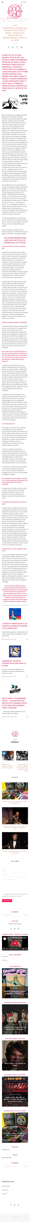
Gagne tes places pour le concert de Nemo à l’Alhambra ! (15, 992)
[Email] (21, 47)
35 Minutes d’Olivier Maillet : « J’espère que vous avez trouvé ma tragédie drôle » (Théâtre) (15, 827)
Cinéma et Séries (15, 1060)
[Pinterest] (17, 47)
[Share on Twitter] (13, 47)
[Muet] (23, 949)
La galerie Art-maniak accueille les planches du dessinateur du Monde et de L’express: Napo (14, 626)
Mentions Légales (6, 1186)
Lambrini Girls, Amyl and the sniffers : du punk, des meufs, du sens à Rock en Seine (15, 1099)
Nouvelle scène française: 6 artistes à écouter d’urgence (7, 766)
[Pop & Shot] (15, 11)
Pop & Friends (5, 956)
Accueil (3, 21)
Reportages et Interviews (15, 1094)
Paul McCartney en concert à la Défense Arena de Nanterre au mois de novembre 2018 (22, 768)
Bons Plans (15, 988)
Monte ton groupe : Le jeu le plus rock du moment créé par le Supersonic (15, 802)
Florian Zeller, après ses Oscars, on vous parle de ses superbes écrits (15, 851)
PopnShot (15, 742)
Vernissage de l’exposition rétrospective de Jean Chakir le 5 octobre (14, 663)
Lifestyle (15, 25)
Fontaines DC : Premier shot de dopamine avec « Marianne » (15, 1028)
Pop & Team (4, 960)
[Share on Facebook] (8, 47)
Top (15, 1219)
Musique (15, 1024)
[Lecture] (4, 949)
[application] (15, 943)
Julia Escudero (6, 639)
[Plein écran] (26, 949)
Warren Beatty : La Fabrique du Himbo (15, 1064)
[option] (15, 983)
